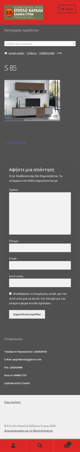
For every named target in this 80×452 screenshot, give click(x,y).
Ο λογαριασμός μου (13, 445)
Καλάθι (61, 442)
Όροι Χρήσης (12, 402)
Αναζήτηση (40, 445)
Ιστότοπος (16, 276)
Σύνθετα (31, 53)
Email (13, 258)
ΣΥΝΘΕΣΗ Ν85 (46, 53)
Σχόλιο (13, 190)
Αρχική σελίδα (16, 53)
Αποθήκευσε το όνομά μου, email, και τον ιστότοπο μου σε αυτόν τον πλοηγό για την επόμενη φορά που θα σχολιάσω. (38, 298)
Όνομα (14, 241)
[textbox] (40, 43)
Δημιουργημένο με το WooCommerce (28, 430)
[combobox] (40, 43)
